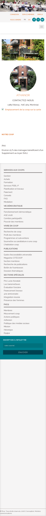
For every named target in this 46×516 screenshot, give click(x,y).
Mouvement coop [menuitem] (12, 313)
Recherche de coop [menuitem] (12, 232)
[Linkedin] (42, 20)
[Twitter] (38, 20)
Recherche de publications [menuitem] (15, 264)
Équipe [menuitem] (7, 333)
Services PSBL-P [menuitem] (11, 186)
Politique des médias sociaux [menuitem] (16, 323)
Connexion (14, 14)
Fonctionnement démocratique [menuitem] (17, 212)
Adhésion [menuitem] (8, 320)
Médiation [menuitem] (8, 202)
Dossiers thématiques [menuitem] (13, 271)
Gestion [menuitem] (7, 176)
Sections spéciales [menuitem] (14, 275)
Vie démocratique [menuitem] (13, 206)
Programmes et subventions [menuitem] (16, 238)
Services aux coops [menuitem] (14, 170)
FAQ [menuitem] (6, 199)
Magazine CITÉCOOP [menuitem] (13, 258)
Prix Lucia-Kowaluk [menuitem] (12, 281)
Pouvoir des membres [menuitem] (13, 222)
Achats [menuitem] (7, 179)
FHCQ (13, 28)
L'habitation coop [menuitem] (11, 244)
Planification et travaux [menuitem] (14, 189)
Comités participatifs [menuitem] (13, 218)
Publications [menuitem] (11, 249)
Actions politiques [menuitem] (11, 317)
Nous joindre (15, 19)
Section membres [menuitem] (12, 261)
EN (29, 19)
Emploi (40, 14)
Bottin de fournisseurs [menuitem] (13, 268)
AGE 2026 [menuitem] (8, 215)
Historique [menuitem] (8, 330)
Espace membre (28, 14)
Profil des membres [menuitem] (12, 235)
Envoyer (23, 352)
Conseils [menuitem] (7, 195)
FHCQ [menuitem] (6, 304)
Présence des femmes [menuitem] (14, 300)
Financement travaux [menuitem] (13, 291)
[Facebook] (34, 20)
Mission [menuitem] (7, 326)
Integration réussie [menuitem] (12, 297)
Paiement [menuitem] (8, 192)
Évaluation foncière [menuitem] (12, 287)
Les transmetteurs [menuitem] (12, 284)
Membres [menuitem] (8, 310)
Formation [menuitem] (8, 182)
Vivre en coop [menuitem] (11, 226)
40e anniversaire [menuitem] (11, 294)
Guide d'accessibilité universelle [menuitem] (18, 255)
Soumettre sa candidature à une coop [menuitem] (20, 241)
